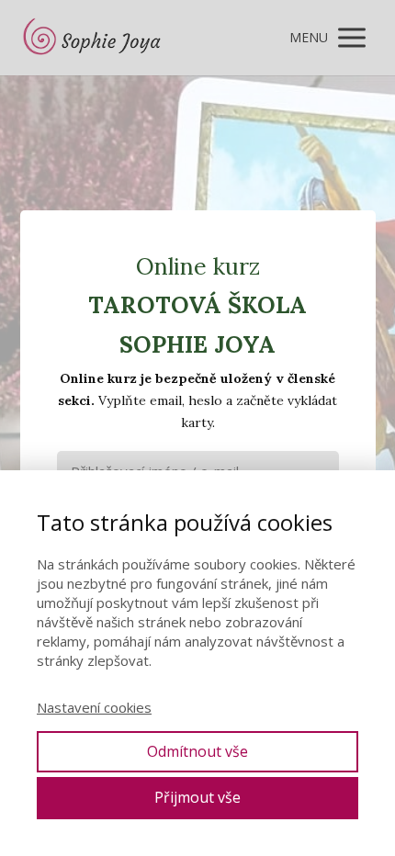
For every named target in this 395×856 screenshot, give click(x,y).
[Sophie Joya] (93, 37)
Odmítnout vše (197, 751)
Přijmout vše (197, 797)
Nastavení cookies (94, 707)
